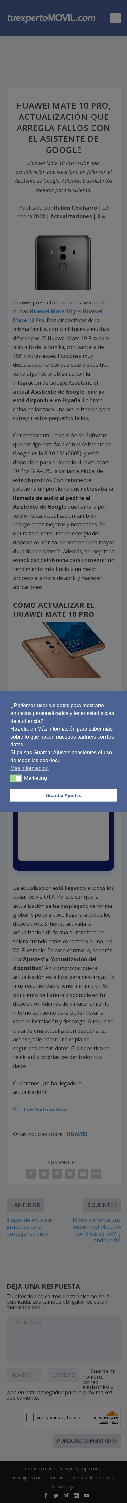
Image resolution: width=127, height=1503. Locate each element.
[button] (16, 778)
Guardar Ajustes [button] (63, 795)
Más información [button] (29, 768)
